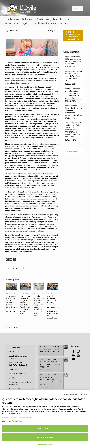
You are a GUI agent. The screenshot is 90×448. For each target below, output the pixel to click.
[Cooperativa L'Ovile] (21, 8)
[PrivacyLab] (16, 421)
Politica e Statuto (15, 352)
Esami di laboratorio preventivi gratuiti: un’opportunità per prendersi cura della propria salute (39, 306)
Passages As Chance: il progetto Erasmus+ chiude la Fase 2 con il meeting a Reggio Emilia (25, 305)
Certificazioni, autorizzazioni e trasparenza (20, 383)
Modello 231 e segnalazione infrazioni (19, 357)
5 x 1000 (77, 8)
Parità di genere (15, 369)
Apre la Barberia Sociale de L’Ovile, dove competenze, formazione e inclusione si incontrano (52, 307)
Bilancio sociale (14, 389)
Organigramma (14, 347)
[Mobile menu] (65, 8)
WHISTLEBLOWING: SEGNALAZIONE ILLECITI (18, 364)
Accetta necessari (45, 437)
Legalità (12, 378)
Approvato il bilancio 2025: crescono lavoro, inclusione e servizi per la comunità (11, 303)
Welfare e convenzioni (17, 374)
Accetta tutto (45, 428)
